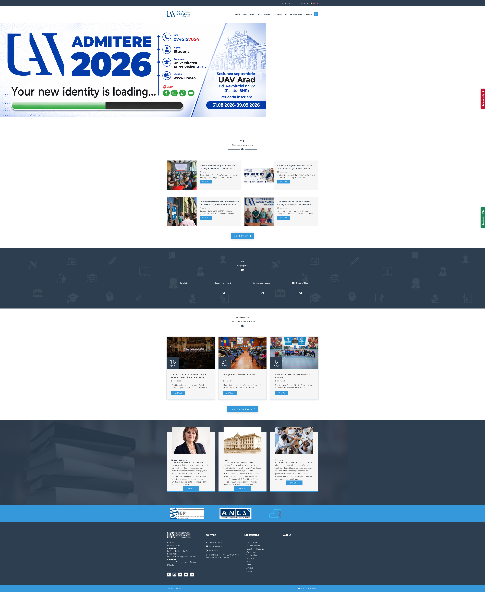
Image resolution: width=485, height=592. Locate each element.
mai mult (205, 181)
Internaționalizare (293, 14)
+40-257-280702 (216, 542)
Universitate (248, 14)
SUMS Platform (252, 542)
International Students (255, 549)
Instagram (250, 558)
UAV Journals (251, 552)
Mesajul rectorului (179, 460)
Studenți (278, 14)
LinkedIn (249, 571)
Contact (308, 14)
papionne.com (305, 588)
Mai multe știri (241, 235)
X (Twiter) (249, 568)
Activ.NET (315, 588)
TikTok (248, 561)
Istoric (225, 460)
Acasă (237, 14)
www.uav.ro (214, 550)
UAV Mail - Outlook (253, 546)
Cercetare (279, 460)
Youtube (249, 564)
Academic (268, 14)
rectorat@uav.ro (216, 546)
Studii (259, 14)
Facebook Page (252, 555)
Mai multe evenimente (241, 409)
